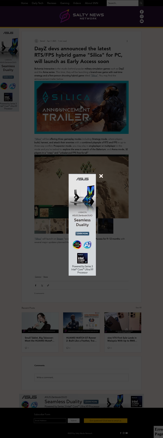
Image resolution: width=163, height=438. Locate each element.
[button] (101, 176)
